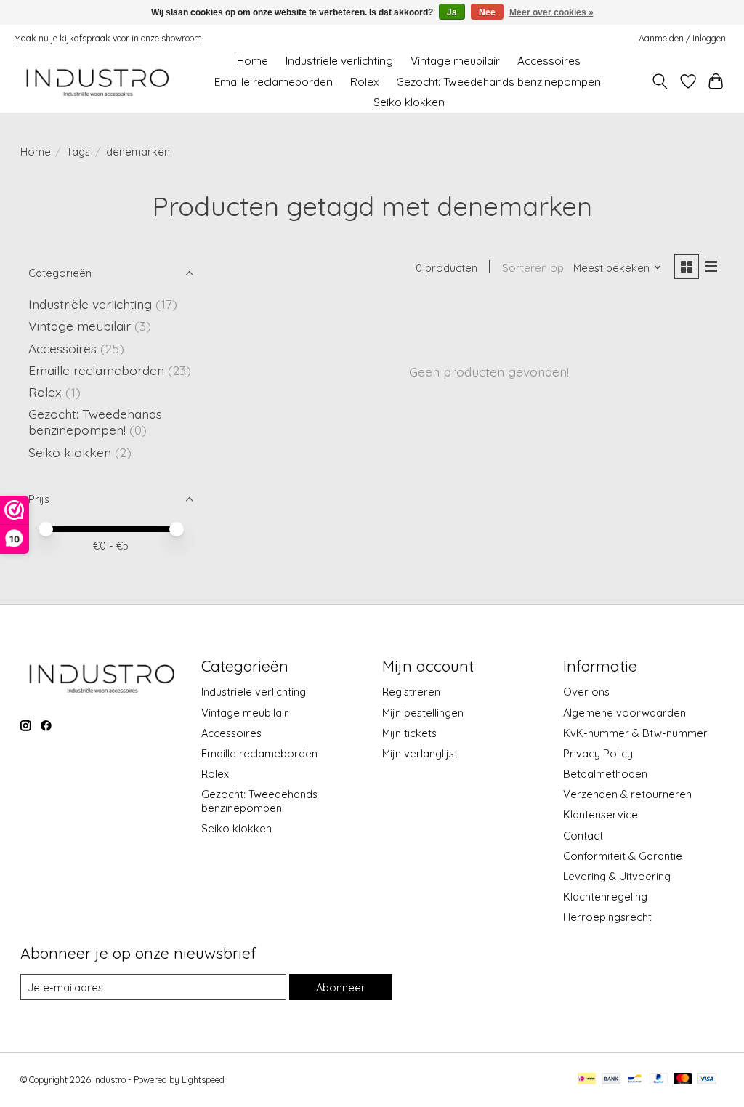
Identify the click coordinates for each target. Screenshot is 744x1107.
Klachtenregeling (605, 896)
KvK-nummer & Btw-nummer (635, 733)
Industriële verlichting (339, 61)
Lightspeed (203, 1079)
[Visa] (707, 1080)
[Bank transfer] (611, 1080)
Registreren (411, 692)
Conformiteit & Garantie (622, 856)
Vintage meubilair (455, 61)
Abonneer (340, 987)
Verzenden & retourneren (627, 794)
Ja (452, 12)
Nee (487, 12)
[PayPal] (659, 1080)
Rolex (364, 82)
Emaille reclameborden (273, 82)
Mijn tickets (409, 733)
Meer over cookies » (551, 12)
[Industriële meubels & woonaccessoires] (96, 82)
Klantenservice (600, 814)
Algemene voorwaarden (624, 713)
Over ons (586, 692)
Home (252, 61)
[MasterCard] (683, 1080)
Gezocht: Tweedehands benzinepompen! (499, 82)
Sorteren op (533, 268)
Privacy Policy (598, 753)
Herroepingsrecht (607, 917)
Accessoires (549, 61)
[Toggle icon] (659, 81)
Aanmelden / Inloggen (682, 38)
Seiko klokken (409, 102)
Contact (583, 835)
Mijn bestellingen (423, 713)
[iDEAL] (587, 1080)
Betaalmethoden (605, 774)
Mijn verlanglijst (420, 753)
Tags (78, 151)
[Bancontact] (635, 1080)
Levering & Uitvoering (617, 876)
